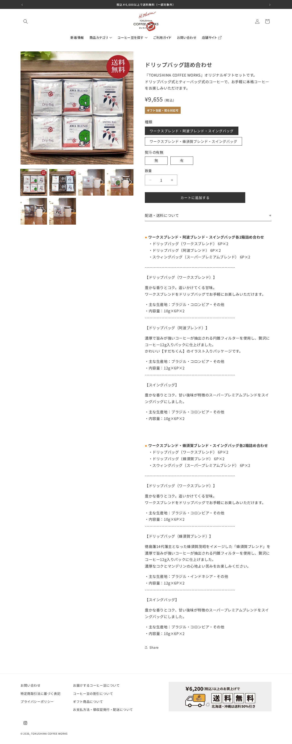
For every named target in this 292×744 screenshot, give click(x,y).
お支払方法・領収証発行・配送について (103, 709)
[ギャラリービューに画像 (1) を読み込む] (34, 182)
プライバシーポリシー (37, 701)
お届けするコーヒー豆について (96, 685)
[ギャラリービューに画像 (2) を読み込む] (62, 182)
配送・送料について (162, 215)
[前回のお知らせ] (22, 4)
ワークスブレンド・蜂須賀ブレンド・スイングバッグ (193, 141)
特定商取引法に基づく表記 (40, 693)
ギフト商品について (88, 701)
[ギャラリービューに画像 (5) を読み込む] (34, 211)
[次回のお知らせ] (270, 4)
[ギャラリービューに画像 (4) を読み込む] (120, 182)
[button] (26, 21)
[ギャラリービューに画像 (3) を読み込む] (91, 182)
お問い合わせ (31, 685)
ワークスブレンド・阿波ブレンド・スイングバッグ (192, 130)
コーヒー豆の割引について (93, 693)
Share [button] (154, 647)
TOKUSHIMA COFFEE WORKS (49, 733)
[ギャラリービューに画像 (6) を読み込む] (62, 211)
